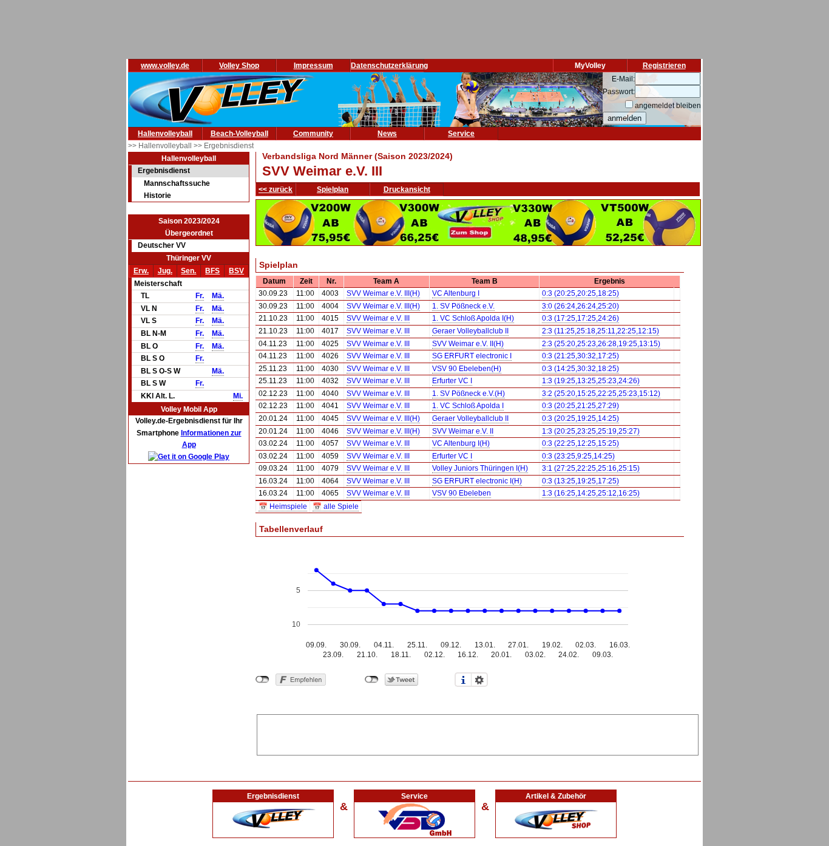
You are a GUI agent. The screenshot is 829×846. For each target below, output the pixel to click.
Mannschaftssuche (177, 183)
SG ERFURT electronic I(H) (477, 481)
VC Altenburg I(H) (461, 443)
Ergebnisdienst (164, 170)
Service (461, 133)
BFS (212, 271)
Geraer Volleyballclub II (470, 331)
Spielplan (332, 189)
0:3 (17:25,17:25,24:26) (580, 318)
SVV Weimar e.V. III (378, 318)
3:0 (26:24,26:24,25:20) (580, 306)
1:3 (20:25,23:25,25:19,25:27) (591, 431)
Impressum (313, 65)
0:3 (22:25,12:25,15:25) (580, 443)
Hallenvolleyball (165, 133)
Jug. (165, 271)
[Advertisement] (478, 733)
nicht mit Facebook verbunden (262, 679)
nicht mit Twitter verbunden (372, 679)
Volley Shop (239, 65)
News (387, 133)
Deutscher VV (162, 245)
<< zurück (276, 189)
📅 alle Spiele (336, 506)
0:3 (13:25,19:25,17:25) (580, 481)
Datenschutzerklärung (389, 65)
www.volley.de (165, 65)
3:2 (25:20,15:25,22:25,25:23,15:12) (601, 393)
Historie (157, 195)
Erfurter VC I (452, 381)
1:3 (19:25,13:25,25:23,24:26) (591, 381)
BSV (236, 271)
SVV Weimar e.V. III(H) (383, 293)
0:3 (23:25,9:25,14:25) (578, 456)
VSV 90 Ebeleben (461, 493)
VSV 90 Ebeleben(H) (466, 368)
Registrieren (664, 65)
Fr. (199, 296)
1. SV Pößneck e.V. (463, 306)
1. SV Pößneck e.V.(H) (468, 393)
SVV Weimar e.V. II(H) (468, 343)
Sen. (188, 271)
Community (313, 133)
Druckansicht (407, 189)
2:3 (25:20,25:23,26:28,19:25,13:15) (601, 343)
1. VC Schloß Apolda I (468, 405)
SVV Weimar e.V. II (462, 431)
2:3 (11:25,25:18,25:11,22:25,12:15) (600, 331)
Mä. (218, 296)
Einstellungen (479, 679)
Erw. (141, 271)
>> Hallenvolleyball (161, 146)
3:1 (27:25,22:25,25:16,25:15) (591, 468)
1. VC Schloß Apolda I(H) (473, 318)
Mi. (238, 396)
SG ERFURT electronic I (472, 356)
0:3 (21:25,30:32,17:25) (580, 356)
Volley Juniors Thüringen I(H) (480, 468)
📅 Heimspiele (283, 506)
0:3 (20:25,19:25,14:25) (580, 418)
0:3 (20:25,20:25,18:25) (580, 293)
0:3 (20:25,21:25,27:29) (580, 405)
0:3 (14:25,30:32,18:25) (580, 368)
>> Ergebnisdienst (224, 146)
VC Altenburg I (455, 293)
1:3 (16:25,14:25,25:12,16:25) (591, 493)
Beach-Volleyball (239, 133)
